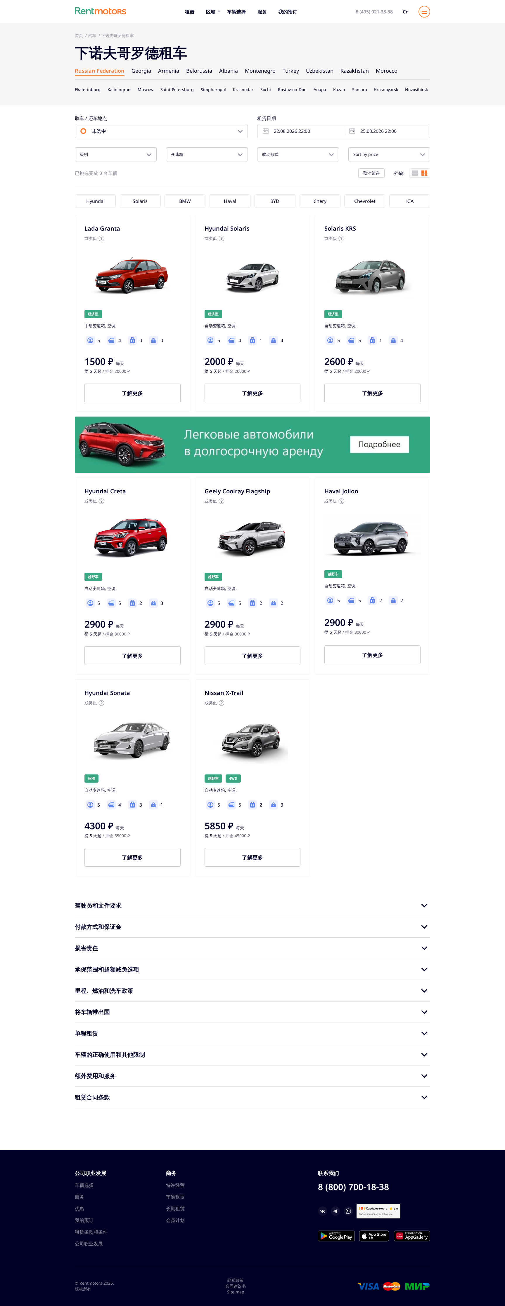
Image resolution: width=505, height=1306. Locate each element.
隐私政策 (235, 1280)
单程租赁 (86, 1033)
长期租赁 (175, 1208)
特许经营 (175, 1185)
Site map (235, 1292)
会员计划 (175, 1220)
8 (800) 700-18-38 (353, 1187)
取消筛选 (371, 173)
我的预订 (288, 11)
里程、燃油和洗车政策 (104, 991)
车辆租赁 (175, 1197)
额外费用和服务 (95, 1076)
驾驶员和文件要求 (98, 905)
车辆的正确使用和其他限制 (110, 1054)
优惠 (79, 1208)
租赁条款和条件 (91, 1232)
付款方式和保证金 (98, 927)
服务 (262, 11)
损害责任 (86, 948)
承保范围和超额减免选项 (107, 969)
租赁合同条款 (92, 1097)
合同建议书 (235, 1286)
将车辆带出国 (92, 1012)
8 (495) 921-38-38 (374, 11)
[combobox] (116, 154)
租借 (189, 11)
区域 (210, 11)
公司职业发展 (89, 1243)
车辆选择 (236, 11)
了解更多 (132, 392)
